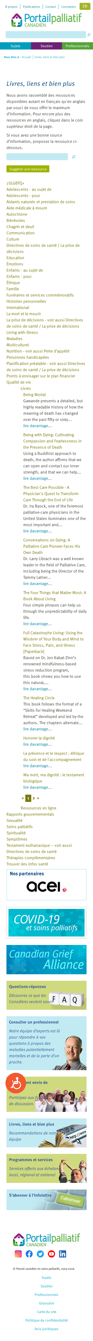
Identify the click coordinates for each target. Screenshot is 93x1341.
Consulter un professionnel (34, 1022)
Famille (12, 289)
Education (15, 258)
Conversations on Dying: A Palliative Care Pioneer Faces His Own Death (51, 546)
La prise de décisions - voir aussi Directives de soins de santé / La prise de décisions (44, 323)
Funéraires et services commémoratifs (40, 295)
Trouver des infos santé (27, 864)
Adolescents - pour (23, 195)
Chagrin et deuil (20, 226)
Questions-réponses (27, 986)
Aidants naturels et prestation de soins (40, 202)
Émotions (14, 264)
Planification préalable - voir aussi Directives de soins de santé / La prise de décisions (45, 366)
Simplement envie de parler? (28, 1085)
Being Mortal (34, 394)
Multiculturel (17, 345)
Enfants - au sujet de (24, 270)
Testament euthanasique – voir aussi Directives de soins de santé (39, 848)
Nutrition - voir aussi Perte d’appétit (37, 351)
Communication (20, 233)
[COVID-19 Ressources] (46, 922)
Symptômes (16, 839)
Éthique (13, 282)
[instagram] (18, 1253)
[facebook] (29, 1253)
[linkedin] (62, 1254)
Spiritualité (16, 833)
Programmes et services (31, 1159)
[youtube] (51, 1254)
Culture (12, 239)
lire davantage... (37, 425)
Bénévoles (15, 220)
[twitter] (40, 1254)
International (17, 307)
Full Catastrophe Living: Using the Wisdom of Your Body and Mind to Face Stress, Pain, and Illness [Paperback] (53, 642)
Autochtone (16, 214)
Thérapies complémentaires (30, 858)
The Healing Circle (39, 698)
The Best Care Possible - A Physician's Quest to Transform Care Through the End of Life (51, 493)
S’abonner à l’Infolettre (30, 1195)
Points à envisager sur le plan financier (40, 376)
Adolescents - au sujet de (28, 189)
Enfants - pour (19, 276)
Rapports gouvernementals (30, 814)
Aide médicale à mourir (26, 208)
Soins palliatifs (19, 826)
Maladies (14, 338)
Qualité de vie (18, 382)
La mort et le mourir (23, 313)
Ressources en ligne (38, 808)
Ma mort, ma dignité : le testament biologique (53, 778)
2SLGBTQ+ (15, 183)
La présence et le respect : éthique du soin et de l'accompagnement (53, 756)
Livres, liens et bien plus (31, 1124)
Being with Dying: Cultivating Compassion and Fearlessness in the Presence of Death (52, 441)
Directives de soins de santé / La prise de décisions (43, 248)
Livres (26, 388)
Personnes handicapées (27, 357)
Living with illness (22, 332)
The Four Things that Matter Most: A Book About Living (54, 595)
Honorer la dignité (39, 738)
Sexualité (14, 820)
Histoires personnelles (26, 301)
